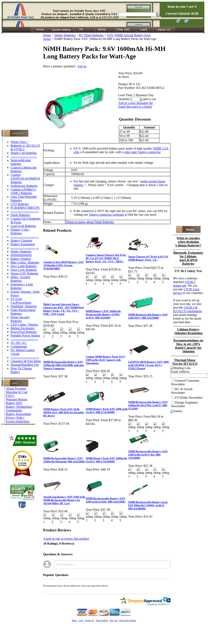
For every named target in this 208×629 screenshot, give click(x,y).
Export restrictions (17, 421)
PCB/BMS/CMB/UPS (25, 207)
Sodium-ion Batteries (24, 185)
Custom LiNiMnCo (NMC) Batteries (23, 191)
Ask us (81, 66)
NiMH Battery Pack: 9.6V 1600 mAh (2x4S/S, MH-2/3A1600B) (107, 410)
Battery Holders (21, 259)
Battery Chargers (21, 240)
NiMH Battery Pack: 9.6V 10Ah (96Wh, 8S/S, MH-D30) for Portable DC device (63, 412)
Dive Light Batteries (24, 266)
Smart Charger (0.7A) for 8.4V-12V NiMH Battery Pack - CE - (148, 258)
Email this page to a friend (135, 106)
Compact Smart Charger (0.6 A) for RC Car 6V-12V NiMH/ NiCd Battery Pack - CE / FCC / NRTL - (106, 258)
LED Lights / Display (24, 324)
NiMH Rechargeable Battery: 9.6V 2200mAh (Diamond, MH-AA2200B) (64, 460)
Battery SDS (14, 403)
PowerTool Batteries (24, 332)
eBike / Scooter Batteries (20, 278)
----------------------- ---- (25, 211)
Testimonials (14, 410)
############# (21, 255)
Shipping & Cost (16, 392)
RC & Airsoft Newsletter (181, 390)
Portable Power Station (25, 335)
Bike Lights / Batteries (25, 262)
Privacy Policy (15, 417)
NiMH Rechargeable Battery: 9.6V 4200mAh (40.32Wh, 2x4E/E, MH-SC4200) (148, 405)
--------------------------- (24, 339)
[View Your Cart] (186, 21)
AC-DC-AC (19, 343)
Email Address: (180, 371)
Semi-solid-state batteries (21, 162)
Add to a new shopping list (135, 103)
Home (47, 35)
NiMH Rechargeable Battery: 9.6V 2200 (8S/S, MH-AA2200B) (148, 316)
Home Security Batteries (20, 319)
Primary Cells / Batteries (20, 231)
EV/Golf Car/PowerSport (21, 300)
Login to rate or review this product (66, 538)
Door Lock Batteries (24, 269)
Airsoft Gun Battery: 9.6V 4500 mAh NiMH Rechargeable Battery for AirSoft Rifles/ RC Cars (64, 500)
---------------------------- (25, 357)
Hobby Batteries (21, 251)
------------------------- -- (25, 237)
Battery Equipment (23, 244)
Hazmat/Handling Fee (25, 364)
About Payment (16, 388)
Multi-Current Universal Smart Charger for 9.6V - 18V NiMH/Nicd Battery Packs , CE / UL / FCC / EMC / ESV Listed (63, 309)
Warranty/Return (16, 399)
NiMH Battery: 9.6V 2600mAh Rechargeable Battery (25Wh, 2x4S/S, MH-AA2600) (103, 314)
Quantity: (124, 99)
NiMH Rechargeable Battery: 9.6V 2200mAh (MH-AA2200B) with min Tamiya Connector (63, 365)
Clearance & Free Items (26, 361)
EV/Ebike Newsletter (189, 397)
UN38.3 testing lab (184, 283)
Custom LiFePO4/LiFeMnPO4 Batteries (25, 178)
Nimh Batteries (20, 215)
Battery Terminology (19, 406)
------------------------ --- (25, 248)
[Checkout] (178, 21)
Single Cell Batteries (24, 153)
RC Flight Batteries (91, 35)
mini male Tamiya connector (142, 152)
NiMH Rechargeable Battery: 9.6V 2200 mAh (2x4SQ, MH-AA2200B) (105, 500)
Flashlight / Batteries (24, 306)
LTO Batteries (20, 204)
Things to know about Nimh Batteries (89, 222)
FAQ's (10, 395)
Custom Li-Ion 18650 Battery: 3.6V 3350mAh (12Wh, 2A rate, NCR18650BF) (63, 265)
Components (19, 346)
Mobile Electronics (23, 328)
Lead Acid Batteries (23, 226)
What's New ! (19, 142)
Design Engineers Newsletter (184, 404)
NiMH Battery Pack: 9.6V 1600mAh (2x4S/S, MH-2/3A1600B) (106, 460)
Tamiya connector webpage (107, 214)
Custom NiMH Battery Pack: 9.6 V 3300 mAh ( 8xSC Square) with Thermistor (105, 360)
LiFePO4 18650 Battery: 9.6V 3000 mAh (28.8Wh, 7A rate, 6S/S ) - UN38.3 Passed (148, 365)
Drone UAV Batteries (24, 273)
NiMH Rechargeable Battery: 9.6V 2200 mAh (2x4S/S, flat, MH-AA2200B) (148, 454)
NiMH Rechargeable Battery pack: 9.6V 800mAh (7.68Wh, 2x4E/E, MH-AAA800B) (148, 505)
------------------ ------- (24, 156)
